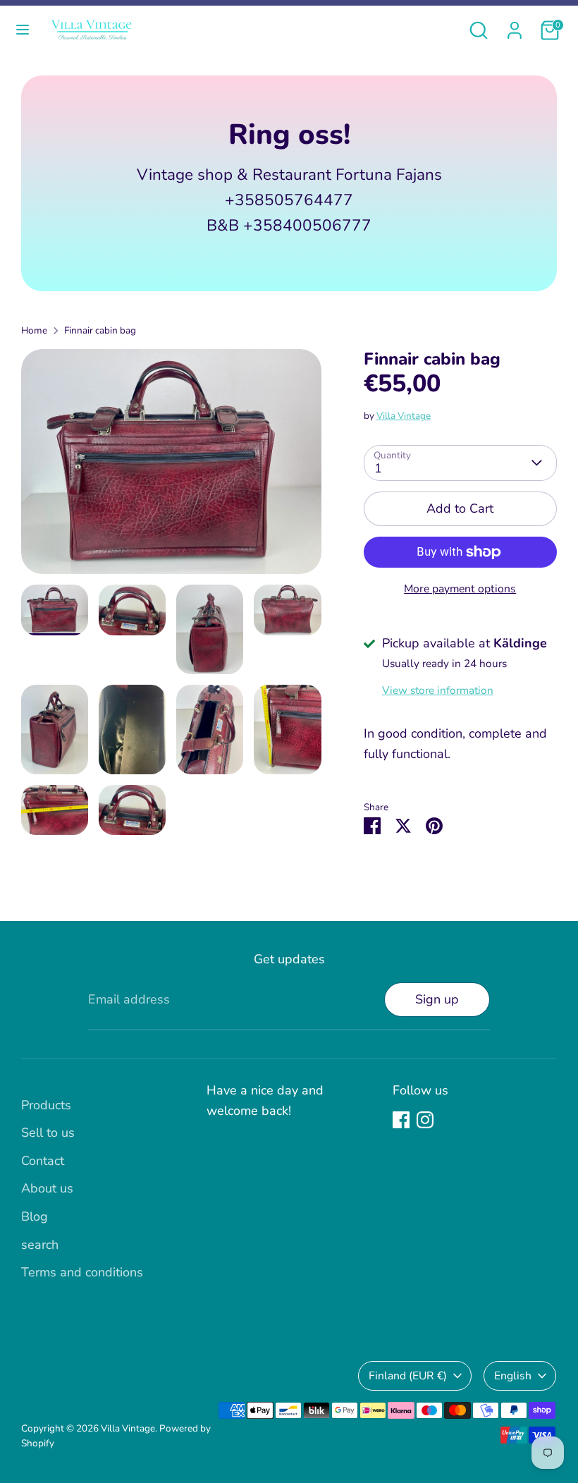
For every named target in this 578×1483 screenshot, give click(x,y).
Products (46, 1105)
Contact (42, 1160)
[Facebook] (401, 1119)
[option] (171, 467)
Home (34, 330)
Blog (34, 1216)
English (512, 1376)
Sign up (437, 999)
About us (47, 1188)
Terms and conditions (82, 1272)
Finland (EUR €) (408, 1376)
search (40, 1244)
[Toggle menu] (22, 30)
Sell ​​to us (48, 1132)
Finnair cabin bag (100, 330)
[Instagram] (425, 1119)
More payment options (460, 589)
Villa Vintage (403, 415)
